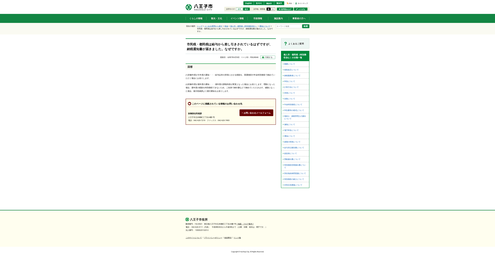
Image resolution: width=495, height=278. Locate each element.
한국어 (259, 3)
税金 (226, 26)
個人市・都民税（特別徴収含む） (243, 26)
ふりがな (301, 9)
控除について (289, 98)
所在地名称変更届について (295, 173)
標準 (239, 9)
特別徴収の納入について (294, 179)
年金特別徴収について (293, 104)
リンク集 (237, 237)
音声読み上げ (286, 9)
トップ (199, 26)
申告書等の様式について (294, 110)
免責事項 (228, 237)
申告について (289, 81)
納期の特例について (292, 142)
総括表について (290, 153)
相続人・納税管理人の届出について (295, 117)
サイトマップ (303, 3)
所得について (289, 93)
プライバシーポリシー (213, 237)
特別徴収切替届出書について (295, 166)
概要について (289, 64)
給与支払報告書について (294, 147)
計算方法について (291, 87)
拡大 (246, 9)
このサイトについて (194, 237)
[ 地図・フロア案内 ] (245, 224)
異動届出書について (292, 159)
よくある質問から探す (213, 26)
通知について (264, 26)
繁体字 (279, 3)
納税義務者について (292, 75)
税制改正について (291, 69)
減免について (289, 124)
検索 (306, 26)
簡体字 (269, 3)
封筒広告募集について (293, 185)
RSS (290, 3)
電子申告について (291, 130)
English (248, 3)
